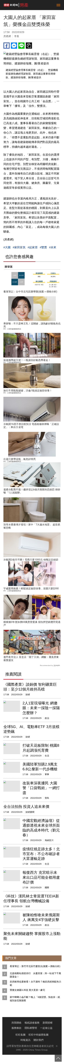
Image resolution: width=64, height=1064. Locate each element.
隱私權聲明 (31, 1028)
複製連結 (29, 45)
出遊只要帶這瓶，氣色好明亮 (19, 459)
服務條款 (16, 1028)
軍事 (47, 774)
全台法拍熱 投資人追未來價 (26, 806)
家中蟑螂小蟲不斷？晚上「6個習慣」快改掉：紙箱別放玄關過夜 (35, 999)
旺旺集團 (20, 1034)
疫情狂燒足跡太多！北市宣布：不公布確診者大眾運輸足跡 (41, 854)
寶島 (47, 798)
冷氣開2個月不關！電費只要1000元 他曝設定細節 (30, 559)
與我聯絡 (16, 1022)
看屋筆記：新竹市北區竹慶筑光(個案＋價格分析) (35, 966)
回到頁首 (58, 1058)
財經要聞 (30, 812)
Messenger (14, 45)
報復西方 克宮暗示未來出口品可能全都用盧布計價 (41, 877)
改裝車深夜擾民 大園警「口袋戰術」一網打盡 (41, 788)
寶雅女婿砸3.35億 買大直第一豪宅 (27, 990)
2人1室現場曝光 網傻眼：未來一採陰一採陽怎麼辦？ (41, 708)
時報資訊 (25, 1040)
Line (21, 45)
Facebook (6, 45)
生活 (47, 755)
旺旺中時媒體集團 (38, 1034)
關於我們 (38, 1040)
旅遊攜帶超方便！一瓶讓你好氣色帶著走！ (27, 360)
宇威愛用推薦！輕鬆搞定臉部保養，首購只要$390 (31, 588)
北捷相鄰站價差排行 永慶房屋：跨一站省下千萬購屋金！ (35, 975)
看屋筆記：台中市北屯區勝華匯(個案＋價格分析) (30, 291)
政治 (47, 718)
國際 (47, 887)
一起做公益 (46, 1028)
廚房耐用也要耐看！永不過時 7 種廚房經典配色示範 (35, 983)
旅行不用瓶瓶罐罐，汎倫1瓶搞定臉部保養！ (27, 390)
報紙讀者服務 (32, 1022)
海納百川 (49, 840)
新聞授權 (48, 1022)
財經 (28, 694)
